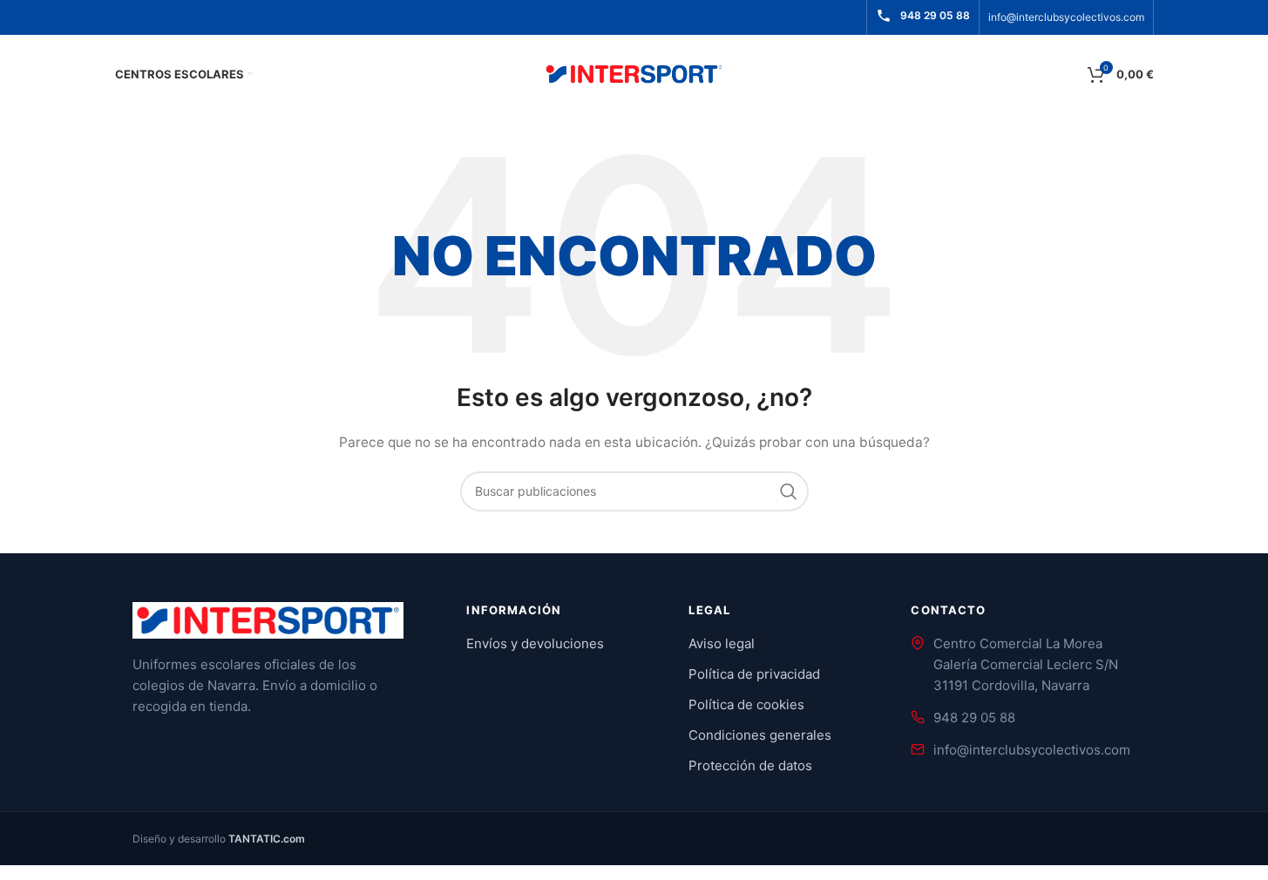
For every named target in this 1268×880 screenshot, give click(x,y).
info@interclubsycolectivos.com (1066, 17)
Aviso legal (721, 643)
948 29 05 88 (974, 717)
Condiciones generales (759, 735)
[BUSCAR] (789, 491)
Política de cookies (746, 704)
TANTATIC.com (266, 838)
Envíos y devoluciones (535, 643)
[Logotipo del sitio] (634, 72)
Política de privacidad (754, 674)
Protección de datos (750, 765)
